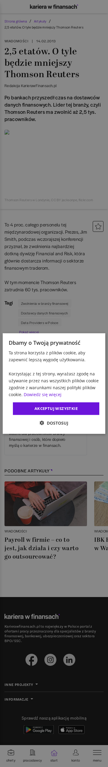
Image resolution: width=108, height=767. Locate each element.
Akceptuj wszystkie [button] (56, 408)
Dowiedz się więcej (43, 394)
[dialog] (54, 383)
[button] (54, 422)
